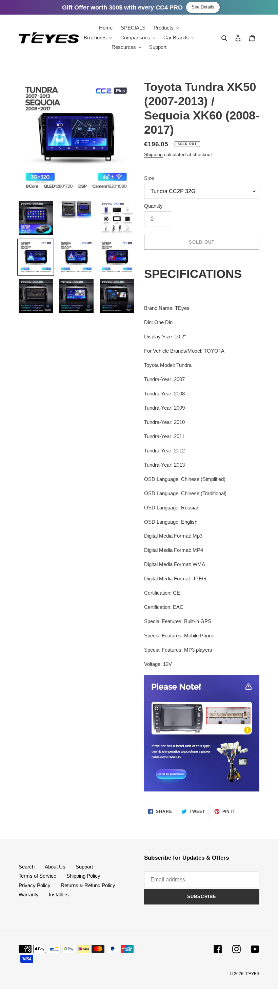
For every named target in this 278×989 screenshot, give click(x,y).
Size (149, 178)
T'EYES (252, 973)
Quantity (153, 206)
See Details (203, 7)
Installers (59, 894)
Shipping (153, 154)
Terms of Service (37, 876)
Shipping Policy (83, 876)
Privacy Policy (35, 885)
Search (27, 867)
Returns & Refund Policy (88, 885)
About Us (55, 867)
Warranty (29, 894)
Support (84, 867)
